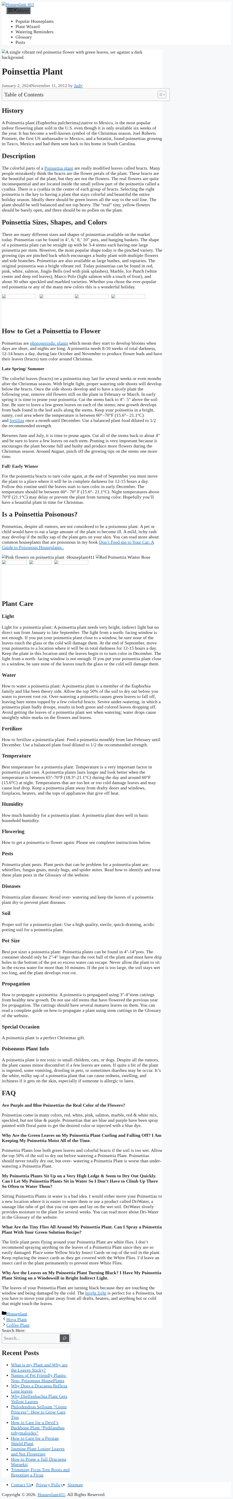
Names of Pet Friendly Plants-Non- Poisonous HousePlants (39, 1378)
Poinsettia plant (58, 168)
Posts (20, 42)
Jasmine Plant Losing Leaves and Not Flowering (38, 1451)
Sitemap (75, 1484)
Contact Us (21, 1484)
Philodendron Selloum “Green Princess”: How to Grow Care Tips (39, 1412)
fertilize (17, 420)
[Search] (64, 1338)
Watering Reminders (34, 31)
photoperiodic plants (49, 343)
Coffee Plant (18, 1325)
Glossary (23, 36)
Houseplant (16, 1313)
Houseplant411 (51, 1494)
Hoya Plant (16, 1319)
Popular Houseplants (34, 21)
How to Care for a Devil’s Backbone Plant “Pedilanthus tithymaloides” (38, 1427)
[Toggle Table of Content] (159, 94)
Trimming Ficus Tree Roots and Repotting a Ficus (40, 1472)
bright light (95, 1292)
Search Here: (14, 1330)
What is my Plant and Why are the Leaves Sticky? (39, 1367)
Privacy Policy (49, 1484)
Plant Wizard (27, 26)
